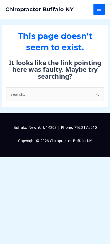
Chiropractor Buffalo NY (39, 9)
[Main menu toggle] (99, 9)
